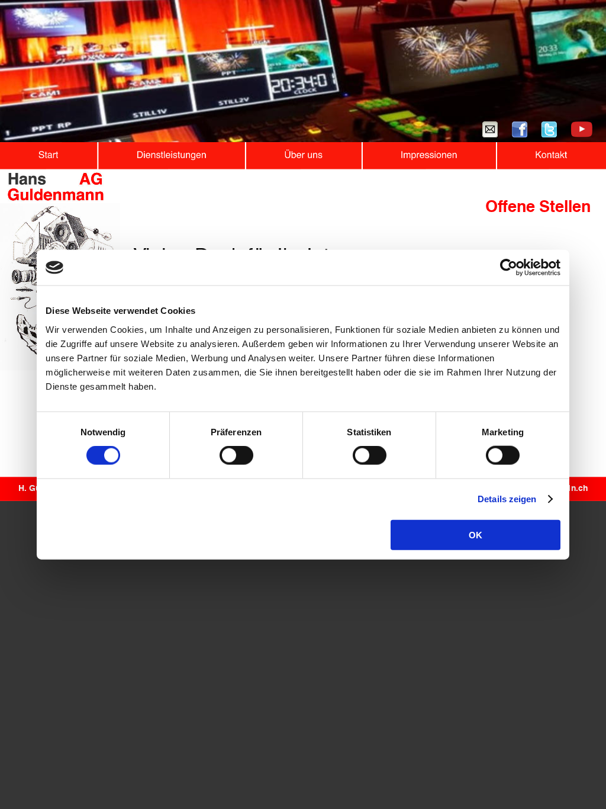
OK (475, 534)
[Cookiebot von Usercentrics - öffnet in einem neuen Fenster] (508, 268)
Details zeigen (507, 499)
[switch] (236, 455)
